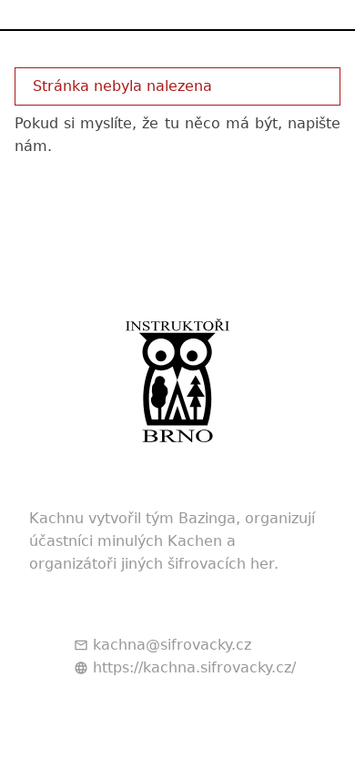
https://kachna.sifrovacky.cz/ (194, 667)
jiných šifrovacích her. (200, 563)
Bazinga (207, 518)
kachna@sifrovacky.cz (172, 644)
